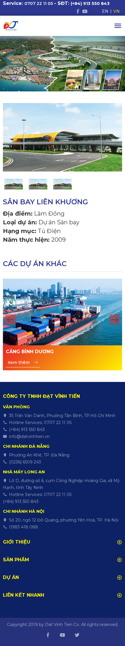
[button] (10, 319)
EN (105, 11)
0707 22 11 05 (38, 3)
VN (116, 11)
